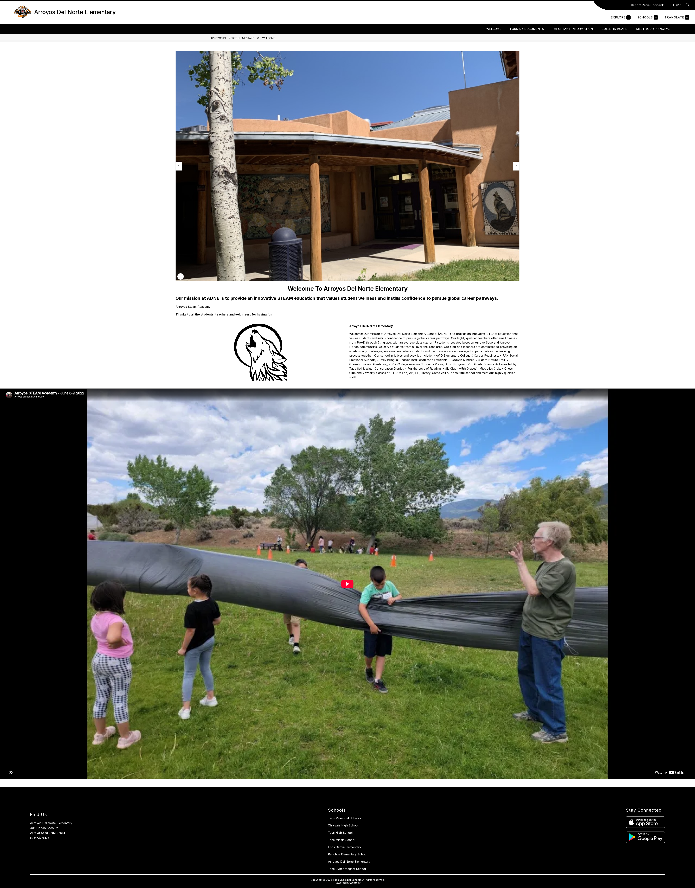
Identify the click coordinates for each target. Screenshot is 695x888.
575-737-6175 (39, 837)
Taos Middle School (341, 840)
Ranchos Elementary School (347, 854)
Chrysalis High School (343, 825)
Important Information (573, 29)
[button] (348, 259)
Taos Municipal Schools (344, 818)
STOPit (675, 5)
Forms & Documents (527, 29)
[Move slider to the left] (179, 166)
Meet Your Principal (653, 29)
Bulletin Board (614, 29)
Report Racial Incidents (648, 5)
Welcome (493, 29)
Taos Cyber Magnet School (347, 869)
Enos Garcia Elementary (344, 847)
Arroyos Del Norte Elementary (232, 38)
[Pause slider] (180, 276)
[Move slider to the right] (516, 166)
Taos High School (340, 832)
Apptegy (355, 882)
